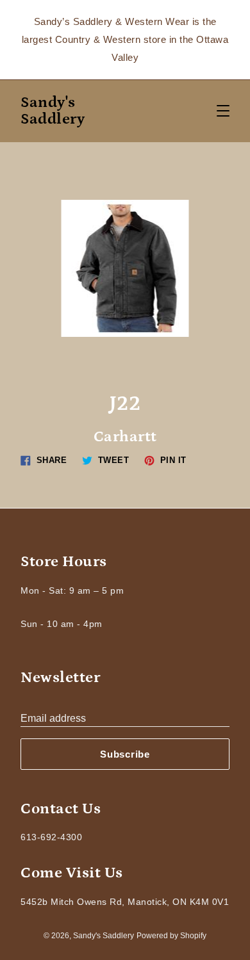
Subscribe (125, 754)
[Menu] (223, 111)
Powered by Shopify (171, 935)
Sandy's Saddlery (53, 110)
